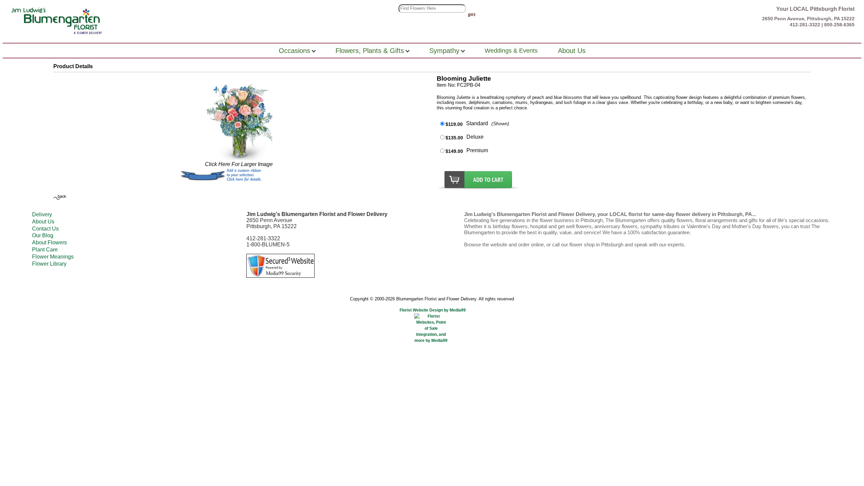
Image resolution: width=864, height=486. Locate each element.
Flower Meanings (53, 257)
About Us (43, 221)
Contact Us (45, 229)
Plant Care (45, 249)
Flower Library (49, 264)
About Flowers (49, 242)
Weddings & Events (511, 50)
